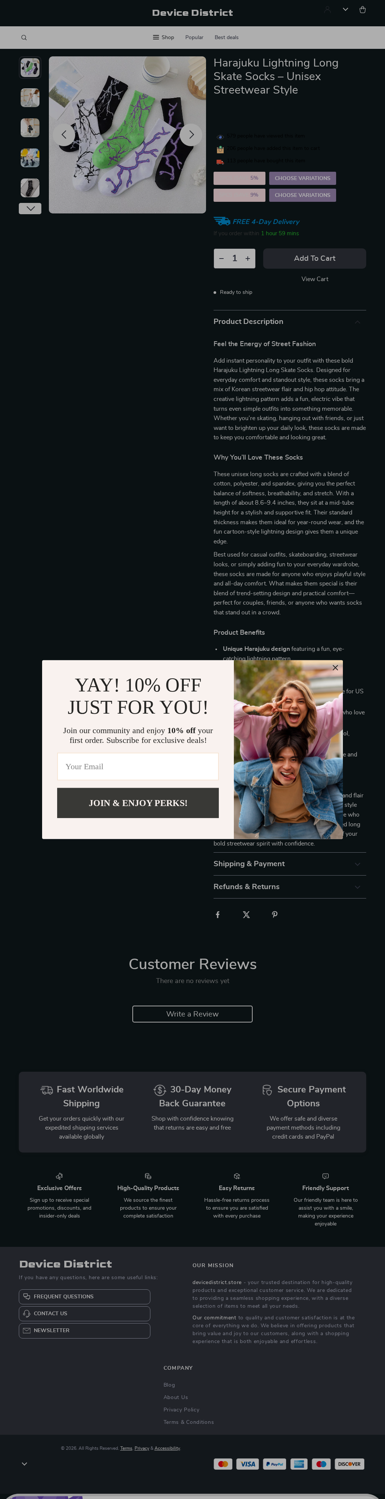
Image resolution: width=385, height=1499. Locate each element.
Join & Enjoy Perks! (138, 803)
